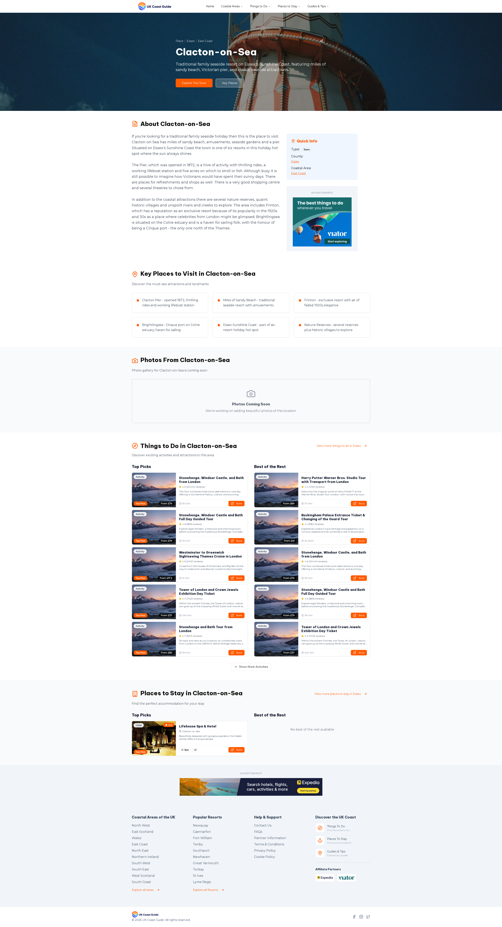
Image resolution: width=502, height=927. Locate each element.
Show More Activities (253, 667)
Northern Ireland (145, 857)
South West (141, 863)
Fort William (202, 838)
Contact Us (262, 825)
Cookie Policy (264, 857)
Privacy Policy (265, 850)
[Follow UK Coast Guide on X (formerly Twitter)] (368, 917)
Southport (201, 850)
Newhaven (201, 857)
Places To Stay (337, 839)
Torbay (198, 869)
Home (210, 6)
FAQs (258, 832)
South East (140, 869)
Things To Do (336, 826)
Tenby (198, 844)
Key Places (229, 83)
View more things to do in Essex (339, 446)
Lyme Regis (202, 882)
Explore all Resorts (205, 890)
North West (141, 825)
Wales (136, 838)
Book (239, 503)
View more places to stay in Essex (338, 694)
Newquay (200, 825)
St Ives (198, 876)
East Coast (140, 844)
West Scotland (143, 876)
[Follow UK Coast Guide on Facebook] (354, 917)
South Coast (141, 882)
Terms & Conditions (269, 844)
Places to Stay (287, 6)
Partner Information (270, 838)
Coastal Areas (230, 6)
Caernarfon (202, 832)
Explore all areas (143, 890)
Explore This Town (194, 83)
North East (140, 850)
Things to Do (258, 6)
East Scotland (142, 832)
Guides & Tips (316, 6)
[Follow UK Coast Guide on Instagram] (361, 917)
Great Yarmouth (206, 863)
